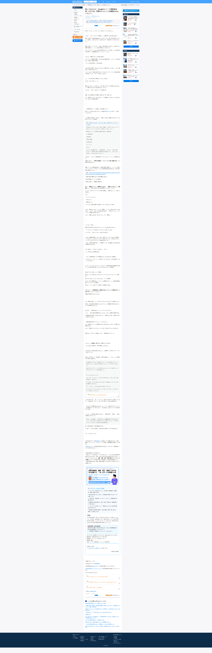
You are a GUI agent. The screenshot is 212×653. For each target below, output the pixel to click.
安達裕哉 (98, 441)
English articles (76, 31)
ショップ (98, 1)
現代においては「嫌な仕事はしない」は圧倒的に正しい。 (98, 622)
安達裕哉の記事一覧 (94, 20)
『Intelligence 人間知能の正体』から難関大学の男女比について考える (132, 35)
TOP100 (113, 1)
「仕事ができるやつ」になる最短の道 (95, 587)
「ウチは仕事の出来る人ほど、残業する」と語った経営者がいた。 (100, 624)
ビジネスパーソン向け (78, 15)
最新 (103, 1)
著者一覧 (75, 34)
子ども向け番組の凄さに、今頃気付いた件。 (95, 620)
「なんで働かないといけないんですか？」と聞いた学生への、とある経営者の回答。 (132, 59)
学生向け (75, 20)
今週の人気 (108, 1)
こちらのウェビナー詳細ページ (94, 548)
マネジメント (88, 16)
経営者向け (76, 12)
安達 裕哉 (89, 17)
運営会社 (115, 636)
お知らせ (75, 9)
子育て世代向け (76, 24)
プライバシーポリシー (118, 643)
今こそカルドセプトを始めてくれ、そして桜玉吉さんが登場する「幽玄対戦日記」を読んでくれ (132, 17)
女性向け (75, 22)
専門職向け (76, 17)
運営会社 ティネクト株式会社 (135, 1)
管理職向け (76, 14)
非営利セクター (76, 19)
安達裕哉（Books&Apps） (108, 20)
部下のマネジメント (96, 16)
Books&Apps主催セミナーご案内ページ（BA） (95, 603)
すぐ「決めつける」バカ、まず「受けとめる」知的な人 (98, 576)
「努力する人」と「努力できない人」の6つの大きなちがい (98, 612)
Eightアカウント (90, 446)
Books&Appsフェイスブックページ (94, 568)
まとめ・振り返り (77, 29)
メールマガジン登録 (117, 639)
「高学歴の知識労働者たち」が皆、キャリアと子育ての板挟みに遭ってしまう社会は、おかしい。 (132, 29)
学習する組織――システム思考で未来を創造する (98, 394)
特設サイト (107, 111)
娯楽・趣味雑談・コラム (103, 636)
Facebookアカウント (95, 566)
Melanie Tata (93, 591)
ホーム (74, 4)
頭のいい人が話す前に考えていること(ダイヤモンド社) (100, 22)
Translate (137, 4)
